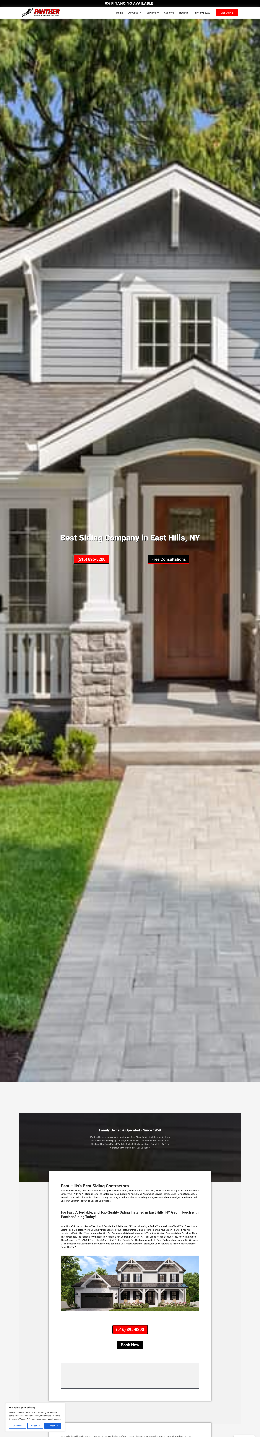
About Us (133, 12)
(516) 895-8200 (202, 12)
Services (151, 12)
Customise (17, 1426)
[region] (35, 1417)
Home (119, 12)
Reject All (35, 1426)
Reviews (183, 12)
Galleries (169, 12)
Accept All (53, 1426)
